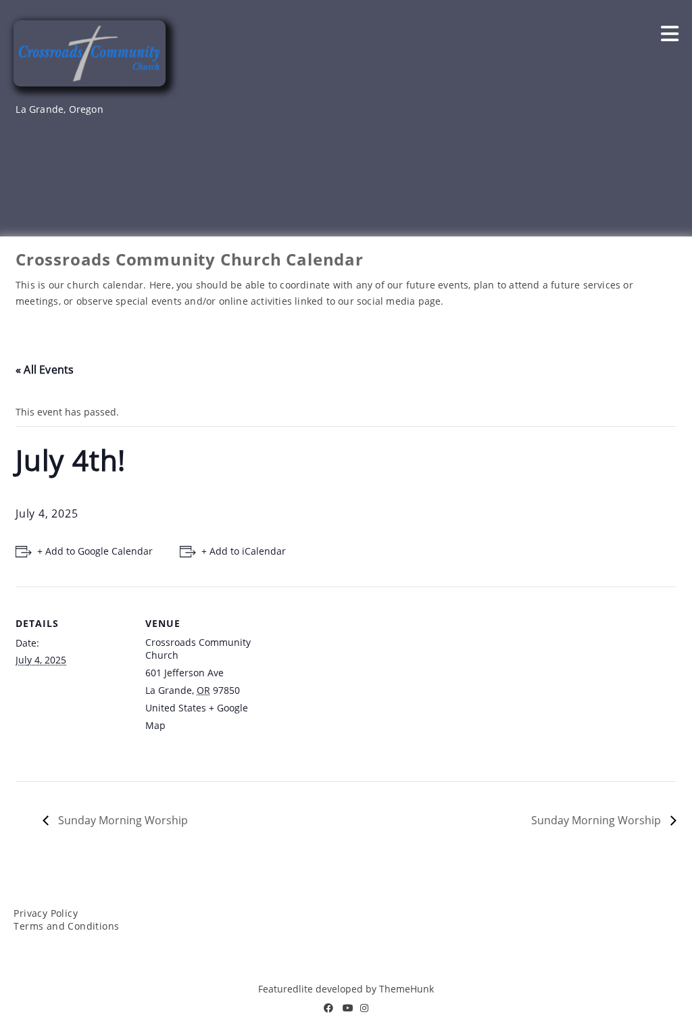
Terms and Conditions (66, 926)
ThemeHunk (406, 988)
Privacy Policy (46, 913)
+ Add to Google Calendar (95, 551)
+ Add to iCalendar (243, 551)
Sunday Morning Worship (121, 820)
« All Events (45, 369)
